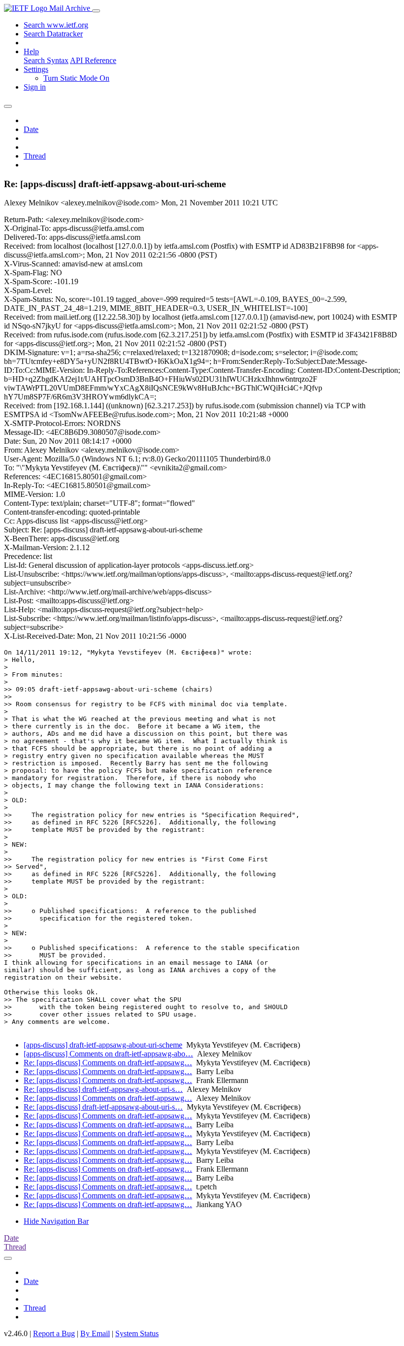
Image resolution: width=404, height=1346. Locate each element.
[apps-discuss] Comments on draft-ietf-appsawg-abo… (108, 1054)
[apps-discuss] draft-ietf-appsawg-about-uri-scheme (103, 1045)
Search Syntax (46, 60)
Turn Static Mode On (76, 78)
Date (31, 129)
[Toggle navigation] (96, 10)
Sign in (35, 87)
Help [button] (31, 51)
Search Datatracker (53, 34)
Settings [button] (36, 69)
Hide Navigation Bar (56, 1221)
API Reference (93, 60)
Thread (35, 156)
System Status (137, 1333)
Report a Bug (54, 1333)
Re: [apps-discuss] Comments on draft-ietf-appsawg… (108, 1062)
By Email (95, 1333)
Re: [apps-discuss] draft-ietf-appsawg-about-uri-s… (103, 1089)
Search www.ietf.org (56, 25)
